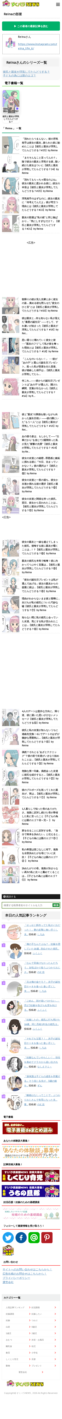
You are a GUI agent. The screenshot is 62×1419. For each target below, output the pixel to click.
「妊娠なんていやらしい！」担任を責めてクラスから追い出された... (42, 1062)
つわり (35, 1320)
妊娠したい (37, 1314)
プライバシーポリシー (16, 1278)
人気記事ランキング (15, 1307)
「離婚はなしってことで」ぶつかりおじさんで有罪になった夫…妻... (42, 1100)
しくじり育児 (12, 1359)
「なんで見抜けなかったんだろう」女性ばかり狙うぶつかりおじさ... (42, 967)
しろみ (41, 934)
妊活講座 (36, 1307)
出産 (8, 1327)
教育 (8, 1352)
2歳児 (34, 1333)
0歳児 (34, 1327)
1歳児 (8, 1333)
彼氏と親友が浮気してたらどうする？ (26, 71)
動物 (8, 1365)
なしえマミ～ (44, 1066)
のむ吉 (41, 972)
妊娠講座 (10, 1314)
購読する (11, 896)
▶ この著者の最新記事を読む (31, 26)
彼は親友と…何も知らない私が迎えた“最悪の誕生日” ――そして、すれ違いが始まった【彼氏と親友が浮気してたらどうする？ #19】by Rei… (41, 326)
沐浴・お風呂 (38, 1339)
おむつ (9, 1339)
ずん (39, 1085)
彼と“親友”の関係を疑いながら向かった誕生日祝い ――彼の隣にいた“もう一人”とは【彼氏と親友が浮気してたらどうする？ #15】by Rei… (40, 422)
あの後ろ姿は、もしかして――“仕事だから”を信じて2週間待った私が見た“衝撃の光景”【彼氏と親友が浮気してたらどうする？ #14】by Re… (40, 444)
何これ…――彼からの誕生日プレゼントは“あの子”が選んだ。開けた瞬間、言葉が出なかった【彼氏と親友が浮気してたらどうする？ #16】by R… (41, 388)
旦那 (34, 1359)
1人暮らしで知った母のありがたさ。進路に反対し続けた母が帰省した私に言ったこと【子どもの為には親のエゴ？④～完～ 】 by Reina (40, 816)
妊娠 (8, 1320)
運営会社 (8, 1282)
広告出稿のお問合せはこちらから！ (25, 1273)
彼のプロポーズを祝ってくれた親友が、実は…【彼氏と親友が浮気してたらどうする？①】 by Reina (41, 793)
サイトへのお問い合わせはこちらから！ (27, 1269)
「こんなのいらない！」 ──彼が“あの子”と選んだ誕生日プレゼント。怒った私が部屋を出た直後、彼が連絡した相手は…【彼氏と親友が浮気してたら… (41, 366)
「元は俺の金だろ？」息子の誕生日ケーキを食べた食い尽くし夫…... (42, 986)
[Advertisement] (31, 671)
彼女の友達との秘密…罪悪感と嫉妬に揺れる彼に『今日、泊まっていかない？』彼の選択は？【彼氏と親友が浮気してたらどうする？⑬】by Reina (41, 466)
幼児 (34, 1346)
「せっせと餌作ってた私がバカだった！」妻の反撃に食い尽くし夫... (42, 930)
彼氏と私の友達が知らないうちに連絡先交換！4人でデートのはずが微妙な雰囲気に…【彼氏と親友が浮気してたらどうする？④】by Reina (41, 738)
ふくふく (37, 953)
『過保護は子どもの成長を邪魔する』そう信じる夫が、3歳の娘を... (42, 1081)
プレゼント (37, 1365)
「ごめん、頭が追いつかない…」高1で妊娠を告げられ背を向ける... (42, 1005)
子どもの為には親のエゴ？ (19, 75)
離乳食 (9, 1346)
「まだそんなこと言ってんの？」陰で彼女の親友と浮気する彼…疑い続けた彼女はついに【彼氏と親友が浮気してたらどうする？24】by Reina (41, 165)
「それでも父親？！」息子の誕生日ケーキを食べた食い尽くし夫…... (42, 1043)
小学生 (35, 1352)
